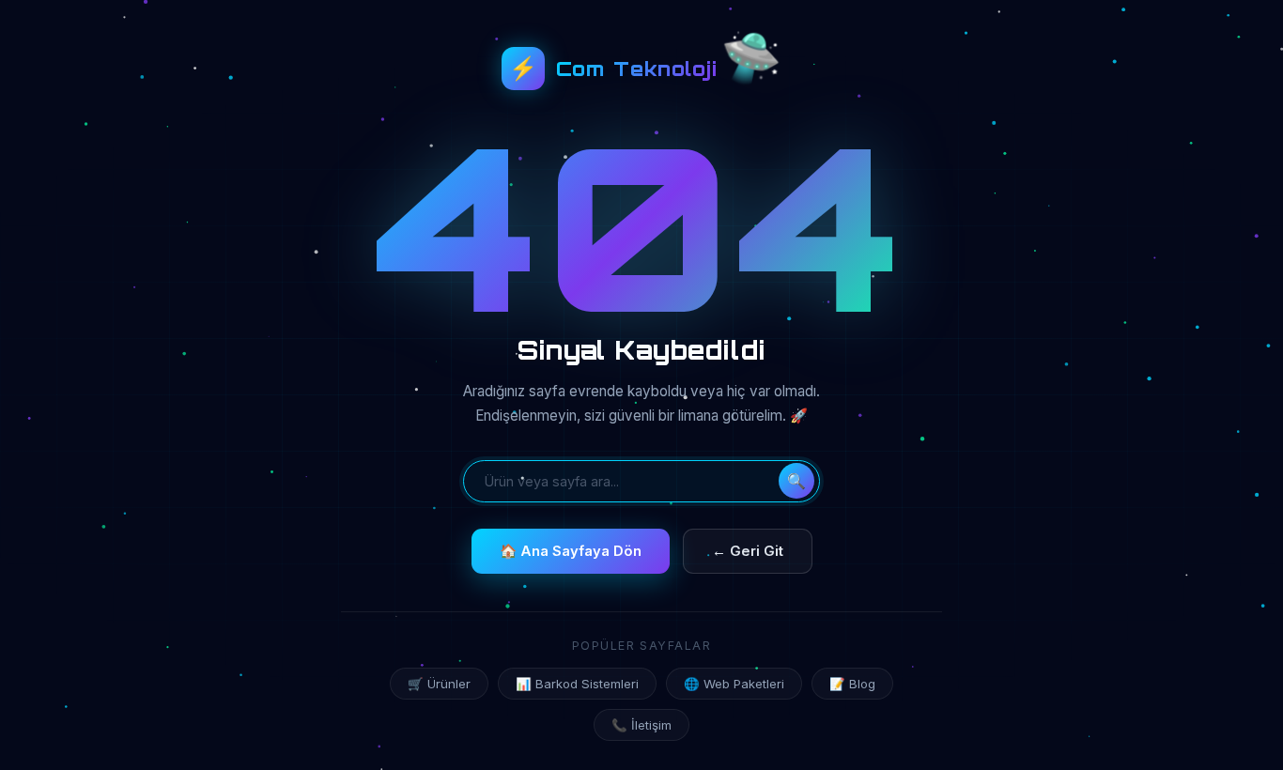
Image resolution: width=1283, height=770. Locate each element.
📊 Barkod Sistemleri (577, 683)
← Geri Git (747, 551)
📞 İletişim (641, 724)
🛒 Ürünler (439, 683)
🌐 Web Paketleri (734, 683)
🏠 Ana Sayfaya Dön (571, 551)
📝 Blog (852, 683)
